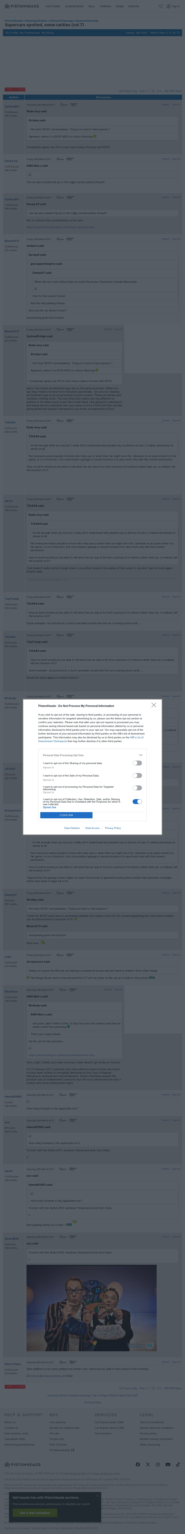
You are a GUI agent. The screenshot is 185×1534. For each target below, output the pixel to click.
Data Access (92, 828)
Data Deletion (72, 828)
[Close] (155, 706)
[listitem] (92, 755)
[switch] (137, 763)
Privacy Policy (113, 828)
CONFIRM (66, 815)
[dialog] (92, 767)
